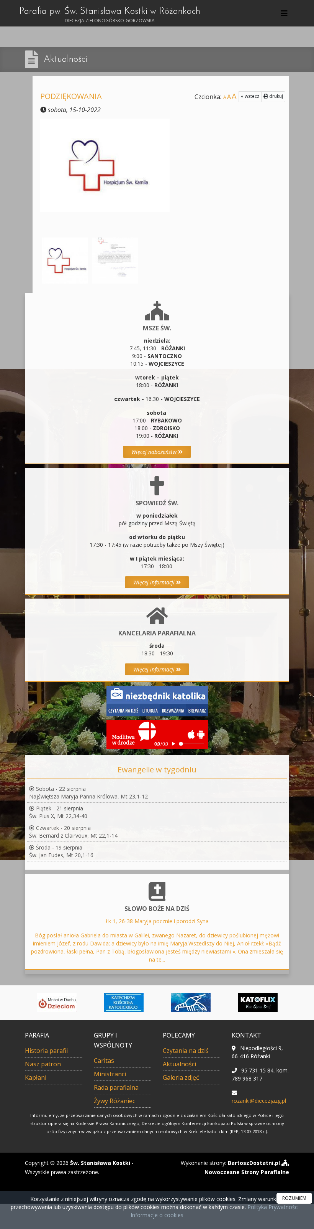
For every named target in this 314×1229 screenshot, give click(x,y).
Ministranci (110, 1074)
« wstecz (250, 96)
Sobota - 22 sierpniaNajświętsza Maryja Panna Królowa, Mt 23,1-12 (88, 792)
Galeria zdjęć (181, 1077)
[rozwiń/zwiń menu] (285, 13)
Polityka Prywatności (272, 1207)
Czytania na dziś (186, 1050)
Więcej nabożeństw (154, 451)
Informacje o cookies (157, 1215)
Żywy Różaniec (114, 1101)
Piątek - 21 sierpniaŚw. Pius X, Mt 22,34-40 (58, 812)
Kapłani (35, 1077)
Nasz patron (43, 1064)
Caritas (104, 1060)
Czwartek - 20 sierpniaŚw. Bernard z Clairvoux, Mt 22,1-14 (73, 831)
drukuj (275, 96)
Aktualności (65, 59)
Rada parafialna (116, 1087)
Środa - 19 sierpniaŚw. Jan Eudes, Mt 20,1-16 (61, 851)
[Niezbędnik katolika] (157, 700)
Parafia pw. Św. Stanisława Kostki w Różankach (109, 15)
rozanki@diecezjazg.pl (259, 1100)
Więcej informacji (154, 582)
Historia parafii (46, 1050)
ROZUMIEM (294, 1198)
